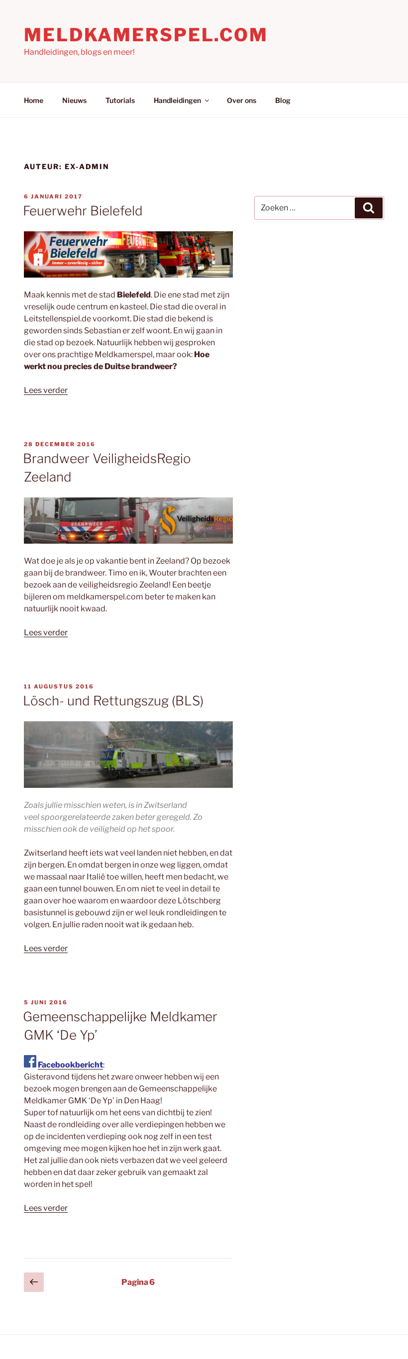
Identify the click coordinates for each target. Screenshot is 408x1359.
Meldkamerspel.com (146, 35)
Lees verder (46, 390)
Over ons (241, 100)
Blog (283, 100)
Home (33, 100)
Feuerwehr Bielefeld (83, 210)
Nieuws (74, 100)
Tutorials (120, 100)
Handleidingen (177, 100)
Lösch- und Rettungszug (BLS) (113, 700)
